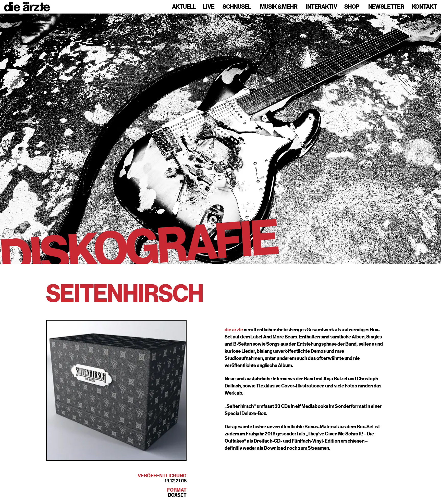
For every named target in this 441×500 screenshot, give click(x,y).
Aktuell (184, 7)
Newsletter (386, 7)
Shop (351, 7)
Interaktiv (321, 7)
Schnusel (237, 7)
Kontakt (424, 7)
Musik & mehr (278, 7)
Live (208, 7)
